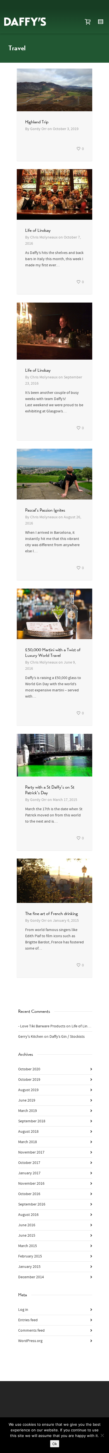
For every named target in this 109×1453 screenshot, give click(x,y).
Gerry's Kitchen (30, 1036)
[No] (102, 1435)
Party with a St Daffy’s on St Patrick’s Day (49, 790)
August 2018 (28, 1131)
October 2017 (29, 1162)
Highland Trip (36, 122)
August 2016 (28, 1214)
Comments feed (31, 1330)
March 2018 (27, 1142)
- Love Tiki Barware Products (41, 1026)
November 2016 (31, 1183)
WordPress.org (30, 1340)
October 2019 (29, 1079)
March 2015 (27, 1245)
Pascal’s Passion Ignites (45, 510)
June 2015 (26, 1235)
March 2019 (27, 1110)
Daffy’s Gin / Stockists (67, 1036)
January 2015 (29, 1266)
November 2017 (31, 1152)
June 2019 (26, 1100)
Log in (23, 1309)
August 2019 (28, 1090)
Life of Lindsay (38, 230)
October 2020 (29, 1069)
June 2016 (26, 1225)
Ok (54, 1443)
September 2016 (31, 1204)
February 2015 (30, 1256)
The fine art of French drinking (51, 913)
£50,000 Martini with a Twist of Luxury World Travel (52, 652)
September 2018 (31, 1121)
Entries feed (28, 1320)
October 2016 (29, 1194)
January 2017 (29, 1173)
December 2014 (31, 1277)
